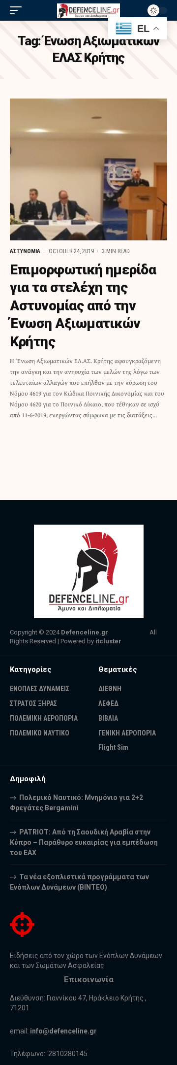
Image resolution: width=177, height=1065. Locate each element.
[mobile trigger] (18, 10)
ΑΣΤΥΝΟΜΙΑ (25, 251)
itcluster (108, 641)
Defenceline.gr (84, 632)
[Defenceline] (88, 10)
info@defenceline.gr (63, 1031)
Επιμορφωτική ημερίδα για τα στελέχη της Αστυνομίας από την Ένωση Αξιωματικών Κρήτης (83, 306)
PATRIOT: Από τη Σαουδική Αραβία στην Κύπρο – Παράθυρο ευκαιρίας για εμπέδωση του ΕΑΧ (84, 842)
